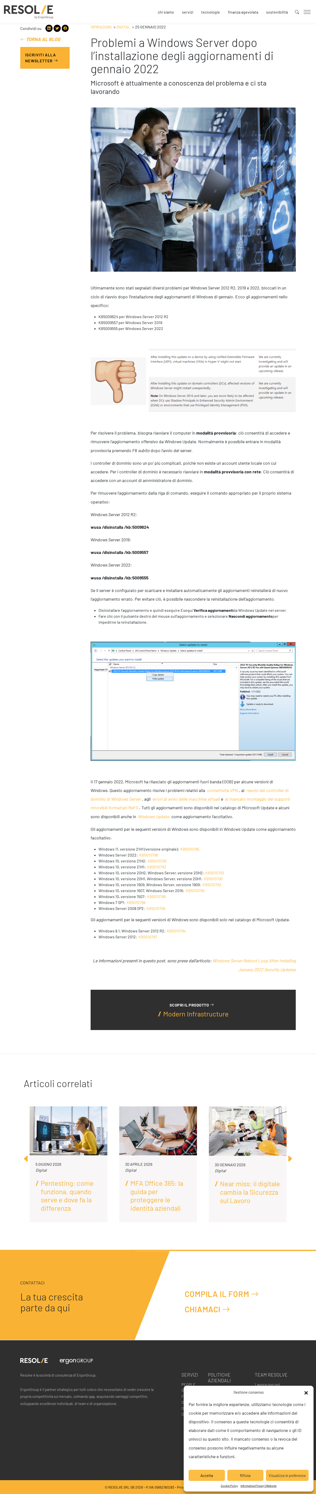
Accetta (206, 1475)
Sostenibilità (277, 12)
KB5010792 (211, 884)
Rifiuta (245, 1475)
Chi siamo (166, 12)
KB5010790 (195, 890)
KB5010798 (136, 902)
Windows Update (153, 816)
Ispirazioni (101, 26)
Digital (123, 26)
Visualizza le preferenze (287, 1475)
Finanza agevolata (243, 12)
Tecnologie (210, 12)
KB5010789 (156, 896)
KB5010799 (155, 908)
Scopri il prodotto (190, 1005)
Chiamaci (203, 1309)
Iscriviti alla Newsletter (40, 57)
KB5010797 (147, 936)
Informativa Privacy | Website (258, 1485)
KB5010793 (157, 860)
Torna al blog (42, 39)
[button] (306, 1392)
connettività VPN (222, 790)
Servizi (187, 12)
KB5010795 (189, 849)
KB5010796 (148, 855)
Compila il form (218, 1294)
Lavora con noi (267, 1384)
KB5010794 (176, 930)
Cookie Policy (229, 1485)
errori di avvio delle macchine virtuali (186, 799)
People (188, 1384)
